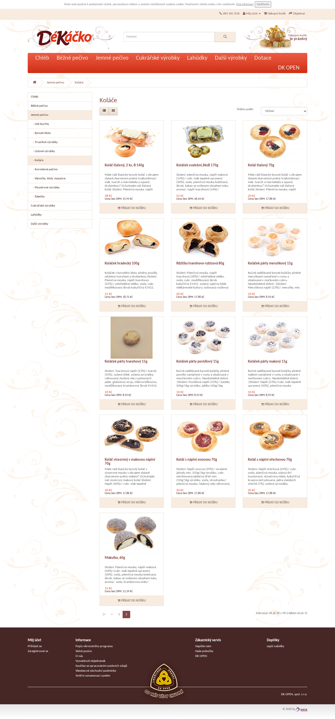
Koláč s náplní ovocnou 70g (196, 460)
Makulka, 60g (115, 558)
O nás (79, 656)
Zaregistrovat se (38, 651)
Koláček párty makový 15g (267, 362)
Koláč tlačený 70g (261, 165)
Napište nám (203, 646)
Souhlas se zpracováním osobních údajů (101, 665)
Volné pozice (84, 651)
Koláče (79, 82)
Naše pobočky (204, 651)
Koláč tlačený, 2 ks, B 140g (124, 165)
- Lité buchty (40, 124)
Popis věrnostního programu (94, 646)
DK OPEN (289, 68)
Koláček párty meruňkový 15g (270, 263)
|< (104, 614)
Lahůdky (197, 58)
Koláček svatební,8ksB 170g (197, 165)
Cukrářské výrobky (158, 58)
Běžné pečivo (72, 58)
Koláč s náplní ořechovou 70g (270, 460)
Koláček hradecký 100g (122, 263)
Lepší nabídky (275, 646)
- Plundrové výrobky (45, 187)
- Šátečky (38, 196)
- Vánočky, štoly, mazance (48, 178)
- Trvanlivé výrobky (44, 142)
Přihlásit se (35, 646)
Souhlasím (263, 4)
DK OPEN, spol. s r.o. (294, 694)
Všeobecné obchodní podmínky (96, 670)
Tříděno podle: (245, 109)
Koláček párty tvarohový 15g (126, 362)
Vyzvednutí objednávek (90, 661)
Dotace (262, 58)
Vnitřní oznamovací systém (93, 675)
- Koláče (37, 160)
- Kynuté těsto (41, 133)
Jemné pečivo (112, 58)
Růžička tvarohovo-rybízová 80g (200, 263)
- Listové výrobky (43, 151)
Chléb (42, 58)
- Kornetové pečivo (44, 169)
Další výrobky (231, 58)
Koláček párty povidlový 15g (197, 362)
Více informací (245, 4)
